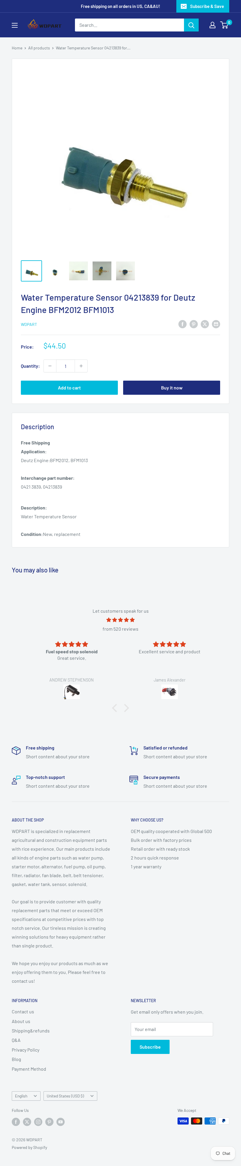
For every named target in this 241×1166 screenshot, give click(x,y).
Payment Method (29, 1069)
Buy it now (172, 387)
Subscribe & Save (207, 6)
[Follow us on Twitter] (27, 1121)
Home (17, 47)
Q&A (16, 1040)
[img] (120, 619)
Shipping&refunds (31, 1030)
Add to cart (69, 387)
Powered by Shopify (29, 1147)
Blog (16, 1059)
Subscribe (150, 1047)
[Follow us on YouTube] (60, 1121)
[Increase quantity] (81, 366)
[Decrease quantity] (50, 366)
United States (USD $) (65, 1095)
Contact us (23, 1011)
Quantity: (30, 366)
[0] (224, 25)
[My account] (212, 25)
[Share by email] (216, 323)
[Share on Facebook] (182, 323)
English (21, 1095)
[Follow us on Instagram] (38, 1121)
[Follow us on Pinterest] (49, 1121)
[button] (116, 708)
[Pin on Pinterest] (194, 323)
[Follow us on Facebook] (16, 1121)
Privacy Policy (25, 1049)
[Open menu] (15, 25)
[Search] (191, 25)
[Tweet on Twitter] (205, 323)
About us (21, 1021)
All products (39, 47)
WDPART (29, 324)
